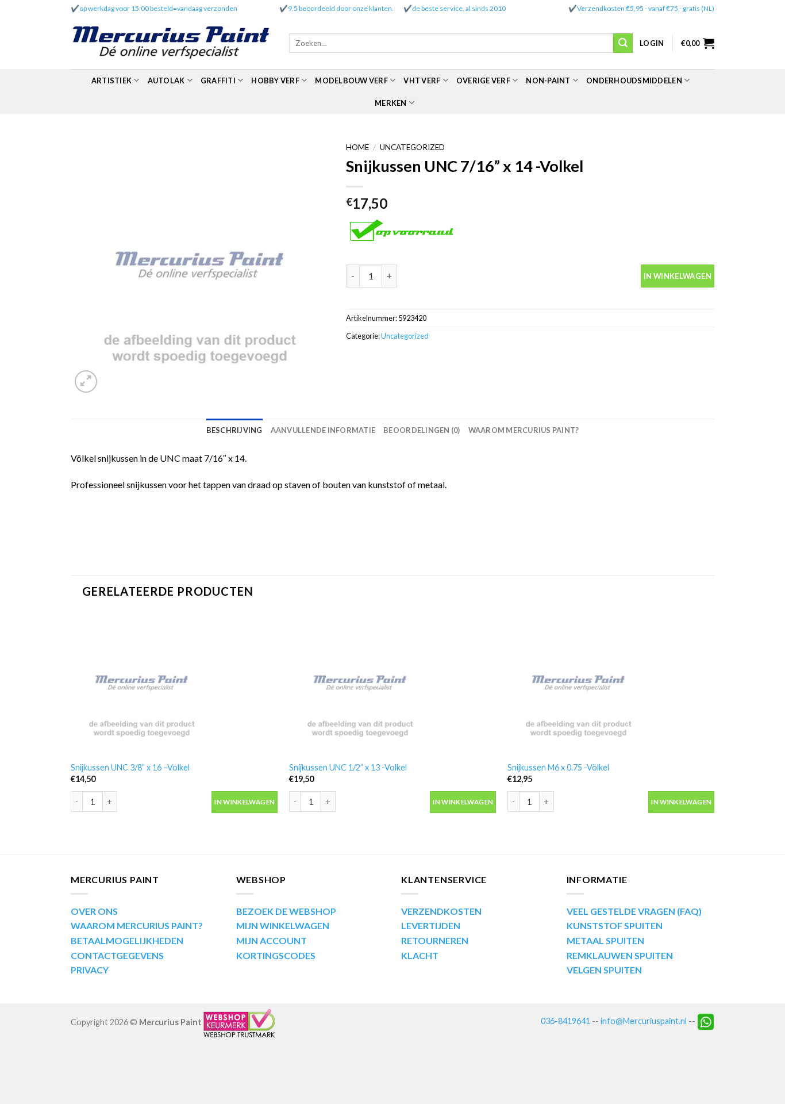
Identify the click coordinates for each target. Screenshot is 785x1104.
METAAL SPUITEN (605, 940)
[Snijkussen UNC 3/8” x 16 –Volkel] (174, 683)
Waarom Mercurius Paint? (523, 430)
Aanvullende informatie (323, 430)
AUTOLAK (166, 80)
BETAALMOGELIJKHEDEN (127, 940)
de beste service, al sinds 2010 (459, 8)
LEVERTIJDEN (430, 925)
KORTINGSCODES (275, 955)
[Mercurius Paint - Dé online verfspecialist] (171, 43)
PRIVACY (90, 969)
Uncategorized (412, 147)
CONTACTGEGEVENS (117, 955)
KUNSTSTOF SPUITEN (615, 925)
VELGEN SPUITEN (604, 969)
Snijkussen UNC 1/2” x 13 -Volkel (348, 767)
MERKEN (391, 103)
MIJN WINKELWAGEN (282, 925)
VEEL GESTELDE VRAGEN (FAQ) (634, 911)
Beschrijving (234, 430)
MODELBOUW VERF (351, 80)
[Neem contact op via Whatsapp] (705, 1021)
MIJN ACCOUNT (271, 940)
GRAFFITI (218, 80)
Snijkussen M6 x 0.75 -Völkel (558, 767)
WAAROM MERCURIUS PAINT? (137, 925)
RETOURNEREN (434, 940)
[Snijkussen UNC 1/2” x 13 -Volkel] (392, 683)
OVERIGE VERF (483, 80)
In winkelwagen (677, 276)
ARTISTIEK (111, 80)
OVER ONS (94, 911)
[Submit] (623, 43)
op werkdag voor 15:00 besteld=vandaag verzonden (158, 8)
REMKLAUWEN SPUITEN (620, 955)
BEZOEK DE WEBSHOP (286, 911)
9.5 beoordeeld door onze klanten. (341, 8)
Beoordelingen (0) (421, 430)
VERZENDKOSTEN (441, 911)
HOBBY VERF (275, 80)
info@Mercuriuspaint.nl (644, 1021)
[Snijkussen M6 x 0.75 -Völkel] (610, 683)
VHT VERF (421, 80)
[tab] (234, 430)
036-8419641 (565, 1021)
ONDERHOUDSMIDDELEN (634, 80)
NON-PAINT (548, 80)
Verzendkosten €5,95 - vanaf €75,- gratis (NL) (645, 8)
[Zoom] (86, 381)
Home (357, 147)
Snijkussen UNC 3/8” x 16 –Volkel (130, 767)
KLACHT (419, 955)
